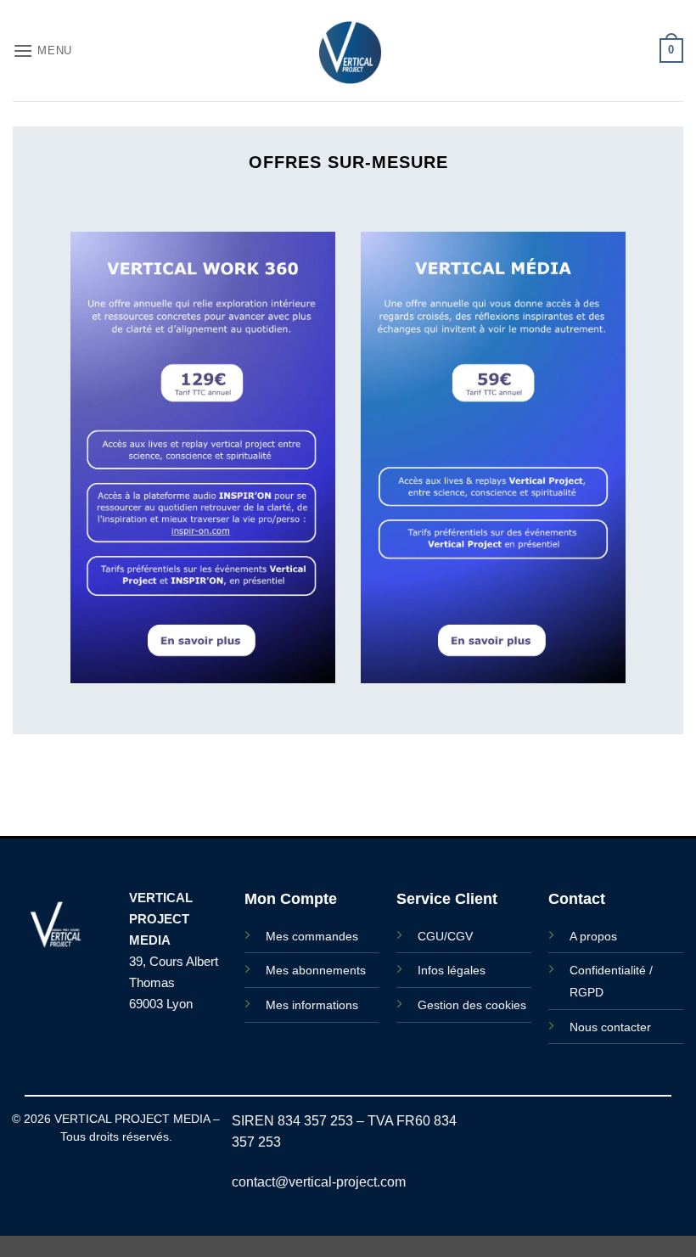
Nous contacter (610, 1027)
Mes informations (312, 1005)
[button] (42, 50)
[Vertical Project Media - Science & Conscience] (348, 50)
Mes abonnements (316, 970)
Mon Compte (290, 898)
